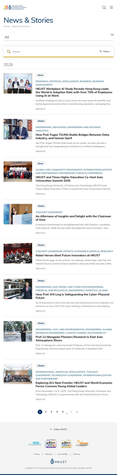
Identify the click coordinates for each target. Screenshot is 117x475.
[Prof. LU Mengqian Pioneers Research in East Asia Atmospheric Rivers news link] (58, 338)
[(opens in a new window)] (51, 443)
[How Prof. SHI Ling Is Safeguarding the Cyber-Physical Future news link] (58, 295)
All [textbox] (7, 37)
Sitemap (48, 454)
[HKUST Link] (15, 7)
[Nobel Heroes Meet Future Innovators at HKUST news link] (58, 256)
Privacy (37, 454)
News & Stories (21, 26)
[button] (103, 51)
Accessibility (62, 454)
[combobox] (58, 37)
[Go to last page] (77, 412)
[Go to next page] (71, 412)
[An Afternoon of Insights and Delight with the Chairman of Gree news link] (58, 219)
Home (7, 26)
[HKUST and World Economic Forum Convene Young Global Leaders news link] (58, 382)
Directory (76, 454)
